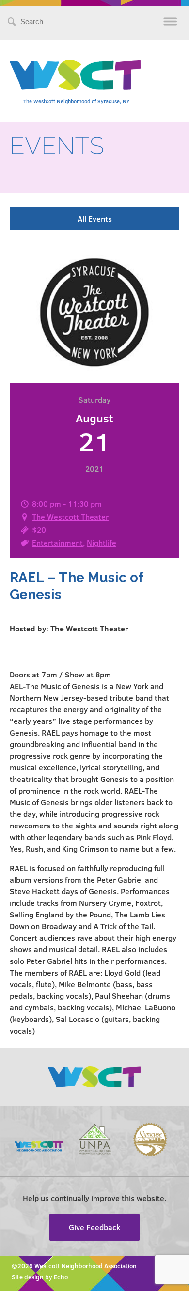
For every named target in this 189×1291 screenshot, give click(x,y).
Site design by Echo (40, 1277)
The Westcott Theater (70, 516)
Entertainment (57, 543)
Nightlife (101, 543)
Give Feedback (94, 1227)
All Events (95, 218)
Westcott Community (75, 75)
